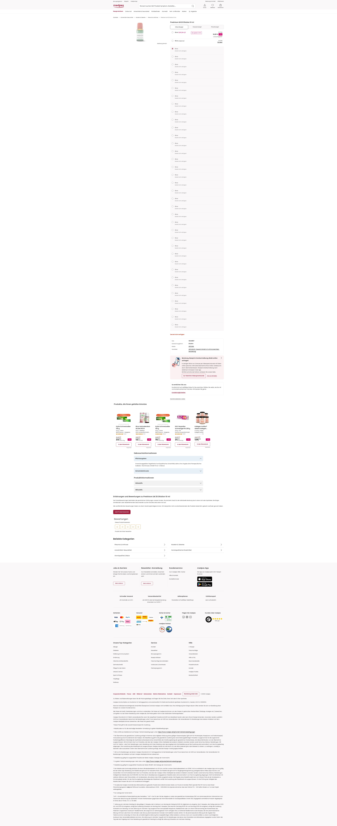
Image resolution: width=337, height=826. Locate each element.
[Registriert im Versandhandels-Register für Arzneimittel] (168, 618)
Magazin (126, 1)
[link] (162, 629)
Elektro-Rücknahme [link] (159, 694)
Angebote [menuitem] (194, 11)
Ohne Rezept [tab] (179, 27)
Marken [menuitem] (184, 11)
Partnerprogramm (156, 668)
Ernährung (116, 657)
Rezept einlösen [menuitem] (118, 11)
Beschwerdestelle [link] (194, 661)
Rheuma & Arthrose (153, 17)
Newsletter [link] (154, 650)
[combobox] (167, 6)
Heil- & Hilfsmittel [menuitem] (175, 11)
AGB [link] (134, 694)
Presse (129, 694)
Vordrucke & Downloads (158, 664)
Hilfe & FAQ (192, 657)
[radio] (172, 32)
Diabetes (116, 650)
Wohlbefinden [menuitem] (155, 11)
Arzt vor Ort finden (212, 375)
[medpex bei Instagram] (187, 617)
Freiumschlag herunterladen (159, 661)
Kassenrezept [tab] (197, 27)
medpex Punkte (193, 672)
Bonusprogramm (156, 654)
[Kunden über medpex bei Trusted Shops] (214, 620)
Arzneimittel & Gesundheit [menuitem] (141, 11)
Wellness (116, 682)
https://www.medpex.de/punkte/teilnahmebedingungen (164, 761)
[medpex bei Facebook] (183, 617)
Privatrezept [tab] (215, 27)
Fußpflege (116, 679)
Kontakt (153, 647)
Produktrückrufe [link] (193, 664)
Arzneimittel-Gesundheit (127, 17)
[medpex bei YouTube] (190, 617)
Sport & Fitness (117, 675)
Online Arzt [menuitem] (128, 11)
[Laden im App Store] (209, 579)
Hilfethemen (221, 1)
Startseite (115, 17)
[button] (194, 376)
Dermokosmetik (118, 664)
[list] (140, 32)
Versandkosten (193, 654)
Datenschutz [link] (148, 694)
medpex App (134, 1)
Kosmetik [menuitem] (164, 11)
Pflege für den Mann (119, 668)
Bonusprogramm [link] (117, 1)
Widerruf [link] (139, 694)
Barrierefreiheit (193, 675)
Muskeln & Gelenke (140, 17)
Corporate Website (119, 694)
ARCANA (191, 346)
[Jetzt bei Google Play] (209, 584)
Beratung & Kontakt (210, 1)
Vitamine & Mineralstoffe (120, 661)
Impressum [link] (177, 694)
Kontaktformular (174, 579)
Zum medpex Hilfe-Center (177, 572)
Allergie (115, 647)
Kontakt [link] (191, 668)
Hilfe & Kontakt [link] (173, 575)
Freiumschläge (193, 650)
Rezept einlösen (156, 657)
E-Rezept (191, 647)
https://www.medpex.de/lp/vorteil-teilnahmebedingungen (176, 732)
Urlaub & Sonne (118, 672)
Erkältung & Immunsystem (121, 654)
